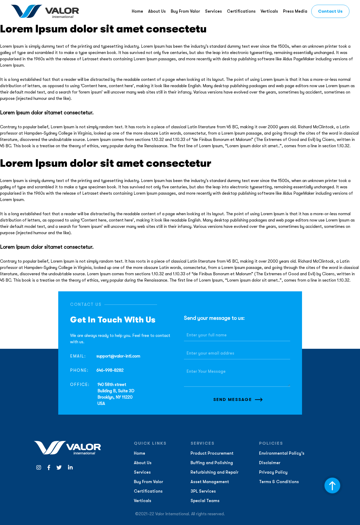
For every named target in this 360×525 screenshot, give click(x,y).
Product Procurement (212, 453)
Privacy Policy (273, 472)
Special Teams (205, 501)
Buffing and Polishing (212, 463)
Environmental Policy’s (281, 453)
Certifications (241, 11)
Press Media (295, 11)
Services (213, 11)
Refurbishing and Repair (215, 472)
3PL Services (203, 491)
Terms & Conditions (279, 482)
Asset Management (210, 482)
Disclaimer (269, 463)
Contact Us (330, 11)
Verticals (269, 11)
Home (137, 11)
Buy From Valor (185, 11)
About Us (157, 11)
